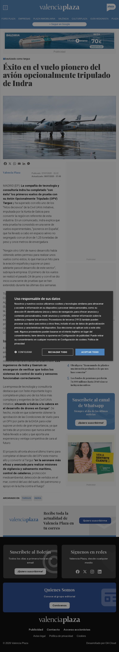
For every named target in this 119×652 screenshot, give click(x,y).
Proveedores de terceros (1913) (65, 319)
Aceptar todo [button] (90, 351)
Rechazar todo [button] (57, 351)
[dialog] (59, 326)
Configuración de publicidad (75, 335)
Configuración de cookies (74, 339)
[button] (23, 352)
